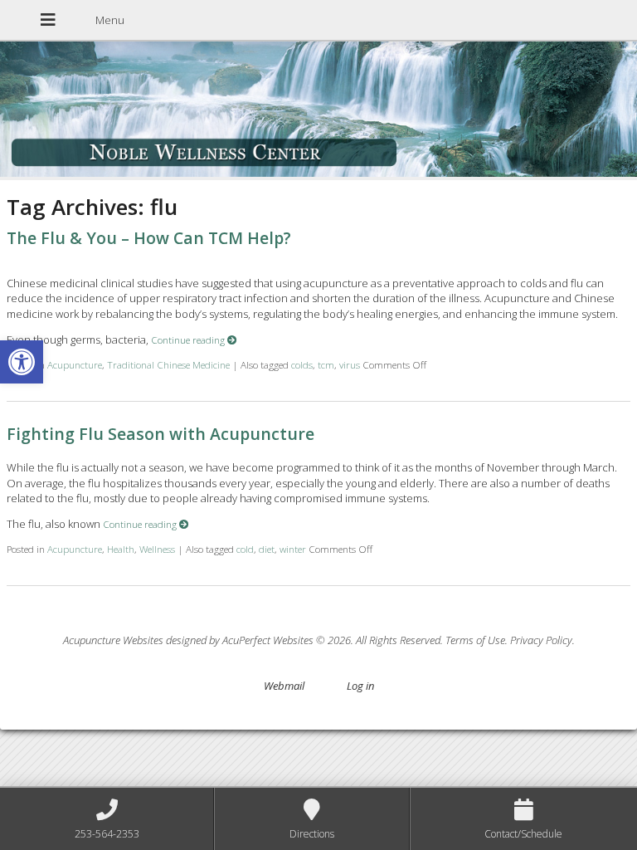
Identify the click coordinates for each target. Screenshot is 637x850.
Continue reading (189, 339)
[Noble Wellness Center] (318, 111)
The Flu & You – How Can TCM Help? (149, 238)
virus (349, 364)
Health (120, 548)
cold (245, 548)
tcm (326, 364)
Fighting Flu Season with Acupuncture (160, 434)
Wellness (157, 548)
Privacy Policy (541, 640)
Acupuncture (74, 364)
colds (302, 364)
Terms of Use (475, 640)
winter (293, 548)
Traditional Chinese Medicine (168, 364)
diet (267, 548)
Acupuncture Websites (113, 640)
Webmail (284, 685)
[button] (21, 361)
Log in (360, 685)
